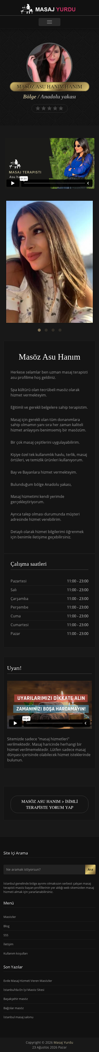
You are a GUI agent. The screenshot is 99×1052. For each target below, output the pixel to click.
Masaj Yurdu (63, 1042)
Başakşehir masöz (15, 999)
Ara (90, 869)
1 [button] (39, 330)
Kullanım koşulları (15, 953)
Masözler (9, 917)
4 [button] (60, 330)
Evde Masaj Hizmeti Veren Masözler (27, 981)
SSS (5, 935)
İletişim (8, 944)
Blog (6, 926)
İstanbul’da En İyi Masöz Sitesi (23, 990)
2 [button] (46, 330)
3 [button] (53, 330)
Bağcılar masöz (13, 1008)
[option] (49, 262)
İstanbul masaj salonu (18, 1017)
